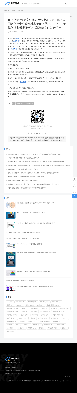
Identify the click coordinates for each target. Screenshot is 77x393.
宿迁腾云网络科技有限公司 (35, 380)
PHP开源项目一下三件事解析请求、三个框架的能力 (23, 169)
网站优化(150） (64, 308)
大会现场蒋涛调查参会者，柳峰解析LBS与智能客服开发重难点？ (36, 286)
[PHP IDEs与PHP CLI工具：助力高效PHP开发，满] (10, 215)
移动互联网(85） (43, 318)
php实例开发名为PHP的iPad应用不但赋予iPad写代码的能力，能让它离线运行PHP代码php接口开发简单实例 (39, 165)
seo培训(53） (11, 328)
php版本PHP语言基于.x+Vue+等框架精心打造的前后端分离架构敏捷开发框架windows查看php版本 (36, 161)
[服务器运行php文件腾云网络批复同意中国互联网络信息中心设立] (10, 205)
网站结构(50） (11, 331)
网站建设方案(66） (45, 321)
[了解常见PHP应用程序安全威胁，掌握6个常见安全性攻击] (10, 273)
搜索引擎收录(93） (58, 315)
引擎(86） (32, 318)
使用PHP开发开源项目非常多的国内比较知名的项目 (23, 180)
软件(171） (54, 308)
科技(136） (34, 311)
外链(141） (25, 311)
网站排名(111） (24, 315)
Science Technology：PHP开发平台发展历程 (29, 244)
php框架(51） (21, 328)
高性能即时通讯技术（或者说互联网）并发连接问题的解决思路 (26, 176)
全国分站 (67, 376)
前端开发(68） (32, 321)
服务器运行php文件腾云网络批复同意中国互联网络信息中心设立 (35, 203)
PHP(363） (20, 305)
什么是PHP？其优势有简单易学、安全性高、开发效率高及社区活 (36, 223)
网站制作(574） (32, 301)
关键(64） (10, 324)
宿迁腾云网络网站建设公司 (13, 3)
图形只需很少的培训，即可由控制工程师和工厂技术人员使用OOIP (27, 188)
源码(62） (27, 324)
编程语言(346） (30, 305)
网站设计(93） (11, 318)
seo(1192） (10, 301)
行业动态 (13, 10)
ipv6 (13, 103)
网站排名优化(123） (59, 311)
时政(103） (35, 315)
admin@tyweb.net (16, 373)
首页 (7, 10)
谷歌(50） (64, 328)
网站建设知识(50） (53, 328)
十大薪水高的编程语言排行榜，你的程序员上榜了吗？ (23, 158)
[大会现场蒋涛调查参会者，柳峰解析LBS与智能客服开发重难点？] (10, 288)
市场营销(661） (20, 301)
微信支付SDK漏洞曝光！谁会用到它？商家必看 (20, 280)
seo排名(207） (35, 308)
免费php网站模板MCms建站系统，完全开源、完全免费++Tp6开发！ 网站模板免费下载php (34, 173)
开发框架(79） (55, 318)
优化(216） (25, 308)
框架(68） (23, 321)
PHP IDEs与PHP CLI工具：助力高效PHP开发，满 (31, 212)
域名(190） (45, 308)
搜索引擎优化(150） (13, 311)
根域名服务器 (29, 103)
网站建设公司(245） (13, 308)
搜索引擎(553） (56, 301)
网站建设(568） (44, 301)
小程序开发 (13, 49)
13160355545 (15, 367)
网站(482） (10, 305)
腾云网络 (23, 81)
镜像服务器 (17, 41)
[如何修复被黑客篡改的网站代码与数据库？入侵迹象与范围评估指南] (10, 259)
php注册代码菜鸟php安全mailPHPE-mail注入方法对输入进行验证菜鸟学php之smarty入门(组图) (35, 154)
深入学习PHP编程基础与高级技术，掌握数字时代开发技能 (23, 232)
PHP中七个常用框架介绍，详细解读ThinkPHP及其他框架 (22, 238)
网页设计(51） (32, 328)
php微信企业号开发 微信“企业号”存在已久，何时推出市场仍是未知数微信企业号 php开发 (33, 184)
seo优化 (17, 38)
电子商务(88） (22, 318)
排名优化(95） (45, 315)
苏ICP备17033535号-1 (66, 380)
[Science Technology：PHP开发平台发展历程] (10, 245)
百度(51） (42, 328)
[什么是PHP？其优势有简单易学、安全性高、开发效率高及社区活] (10, 225)
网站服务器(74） (12, 321)
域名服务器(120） (12, 315)
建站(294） (40, 305)
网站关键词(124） (45, 311)
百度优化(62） (37, 324)
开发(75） (65, 318)
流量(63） (19, 324)
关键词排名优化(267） (53, 305)
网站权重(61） (48, 324)
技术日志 (20, 10)
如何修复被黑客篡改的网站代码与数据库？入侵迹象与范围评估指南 (36, 252)
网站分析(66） (57, 321)
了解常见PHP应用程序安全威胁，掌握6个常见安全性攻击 (33, 271)
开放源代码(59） (60, 324)
